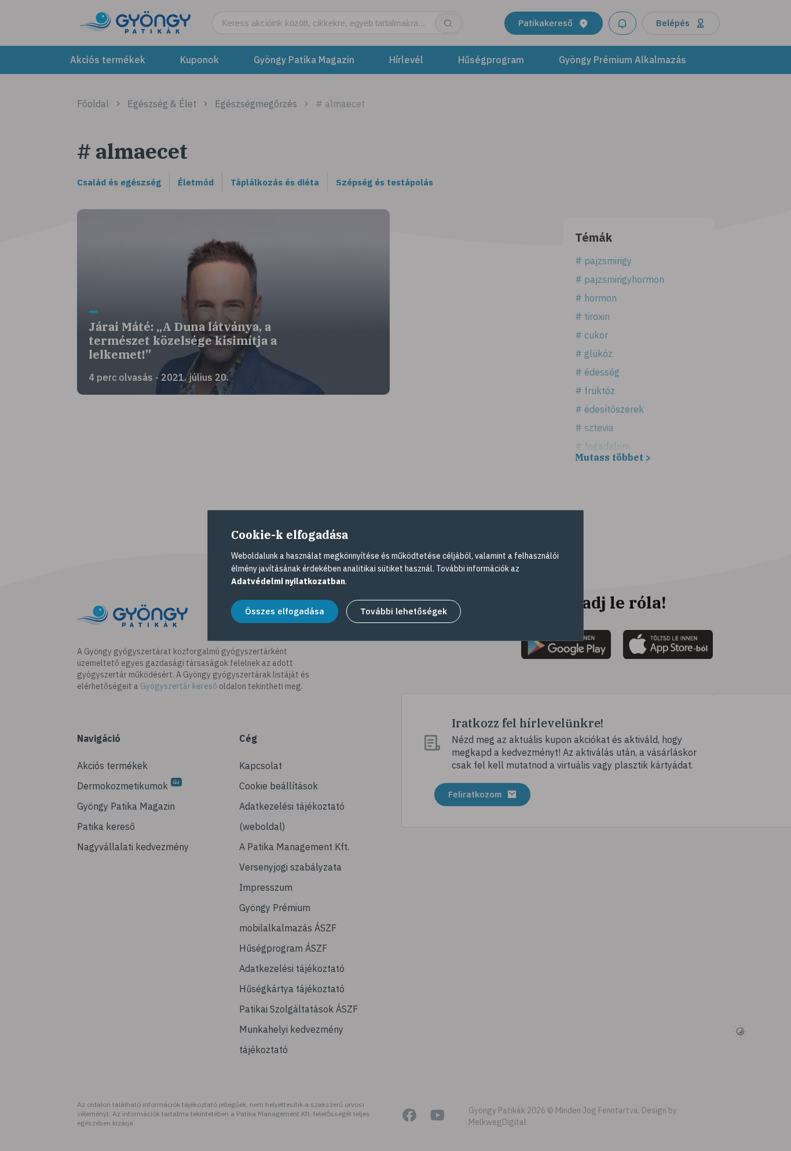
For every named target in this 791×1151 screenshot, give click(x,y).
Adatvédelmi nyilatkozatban (288, 581)
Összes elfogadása (284, 611)
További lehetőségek (403, 611)
